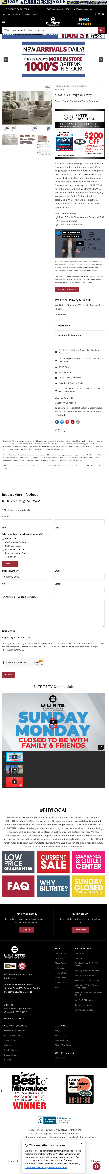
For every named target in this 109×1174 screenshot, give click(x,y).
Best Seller (81, 407)
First (4, 527)
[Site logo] (53, 21)
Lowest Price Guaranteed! (70, 377)
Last (56, 527)
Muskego (43, 1133)
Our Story (79, 953)
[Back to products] (105, 86)
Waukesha (47, 1137)
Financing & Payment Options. (72, 383)
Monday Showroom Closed (18, 991)
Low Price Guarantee (84, 975)
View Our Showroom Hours (18, 984)
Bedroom (59, 958)
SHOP (57, 948)
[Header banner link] (53, 6)
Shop (66, 86)
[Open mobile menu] (3, 21)
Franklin (73, 1129)
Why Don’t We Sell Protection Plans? (88, 994)
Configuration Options (15, 542)
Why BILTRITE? (65, 372)
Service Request (11, 1050)
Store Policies (10, 1040)
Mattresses (60, 982)
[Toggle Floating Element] (96, 1166)
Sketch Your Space (63, 1045)
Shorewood (85, 1137)
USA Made (60, 415)
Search (101, 30)
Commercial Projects (84, 1005)
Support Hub (10, 1055)
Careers (7, 1059)
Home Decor (60, 977)
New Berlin (62, 1129)
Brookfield (72, 1137)
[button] (6, 59)
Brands (58, 987)
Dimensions (10, 538)
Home (58, 86)
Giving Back (60, 1057)
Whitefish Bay (56, 1133)
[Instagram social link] (99, 14)
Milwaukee (49, 1129)
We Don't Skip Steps (84, 1000)
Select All (10, 563)
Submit (8, 674)
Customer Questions (15, 1025)
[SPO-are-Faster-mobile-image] (53, 59)
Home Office (60, 973)
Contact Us (9, 1045)
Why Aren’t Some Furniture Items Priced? (87, 986)
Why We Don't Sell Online (87, 980)
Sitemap (95, 1161)
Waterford (35, 1137)
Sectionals (60, 89)
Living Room (78, 86)
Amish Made (67, 407)
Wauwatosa (60, 1137)
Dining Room (60, 963)
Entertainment (61, 968)
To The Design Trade (84, 1010)
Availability (10, 556)
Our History (80, 958)
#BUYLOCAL (64, 367)
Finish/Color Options (14, 549)
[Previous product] (101, 86)
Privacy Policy (14, 1161)
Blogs (57, 1030)
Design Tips (61, 1025)
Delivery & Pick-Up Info (14, 1030)
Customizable (95, 407)
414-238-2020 (20, 1018)
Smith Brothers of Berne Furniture (80, 101)
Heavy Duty (61, 411)
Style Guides (60, 1035)
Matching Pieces (13, 546)
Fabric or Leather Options (17, 553)
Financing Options (12, 1035)
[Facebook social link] (95, 14)
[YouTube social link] (103, 14)
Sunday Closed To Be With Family (87, 964)
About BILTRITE (83, 948)
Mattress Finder (62, 1040)
